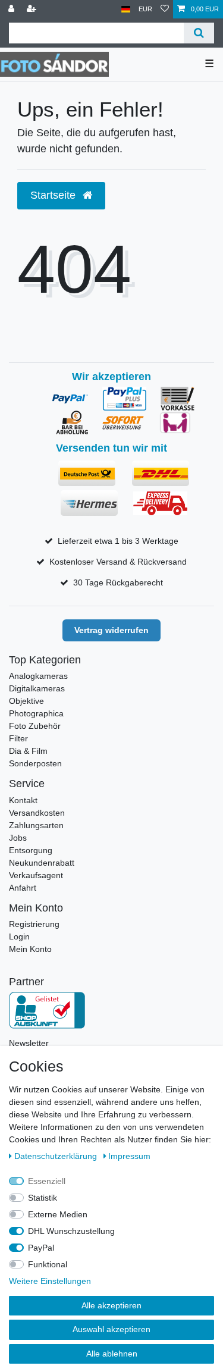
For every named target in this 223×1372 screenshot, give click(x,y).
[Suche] (199, 33)
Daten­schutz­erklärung (56, 1156)
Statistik (42, 1197)
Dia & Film (28, 751)
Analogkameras (38, 676)
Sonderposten (35, 763)
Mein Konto (30, 949)
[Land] (125, 9)
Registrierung (34, 924)
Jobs (18, 837)
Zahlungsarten (36, 825)
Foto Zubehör (35, 726)
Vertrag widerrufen (111, 630)
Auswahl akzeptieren (111, 1329)
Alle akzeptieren (111, 1305)
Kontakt (23, 800)
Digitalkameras (37, 688)
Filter (18, 738)
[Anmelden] (12, 9)
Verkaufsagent (36, 875)
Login (19, 936)
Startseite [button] (54, 195)
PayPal (41, 1247)
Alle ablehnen (111, 1353)
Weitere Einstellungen (50, 1281)
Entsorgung (30, 850)
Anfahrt (22, 887)
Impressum (129, 1156)
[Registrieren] (33, 9)
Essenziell (46, 1181)
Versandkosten (37, 812)
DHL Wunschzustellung (71, 1231)
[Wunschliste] (164, 9)
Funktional (47, 1264)
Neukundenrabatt (41, 862)
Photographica (36, 713)
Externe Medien (57, 1214)
